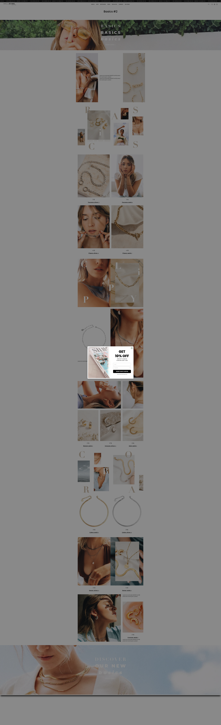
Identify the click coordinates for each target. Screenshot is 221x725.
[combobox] (121, 368)
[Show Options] (129, 368)
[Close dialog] (132, 348)
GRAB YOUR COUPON (122, 371)
